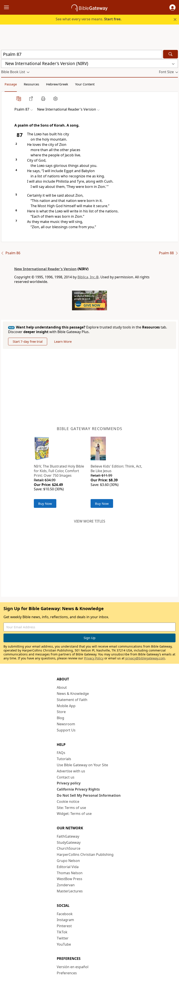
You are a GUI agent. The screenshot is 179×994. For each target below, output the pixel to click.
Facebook (65, 913)
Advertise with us (71, 771)
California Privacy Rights (78, 789)
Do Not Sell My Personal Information (89, 795)
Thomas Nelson (70, 872)
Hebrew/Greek (57, 84)
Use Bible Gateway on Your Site (82, 765)
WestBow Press (69, 878)
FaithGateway (68, 836)
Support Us (66, 730)
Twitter (63, 938)
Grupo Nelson (68, 860)
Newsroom (66, 724)
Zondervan (66, 885)
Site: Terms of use (71, 807)
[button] (172, 7)
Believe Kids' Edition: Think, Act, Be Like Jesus (116, 468)
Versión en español (72, 966)
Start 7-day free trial (28, 341)
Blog (60, 717)
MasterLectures (70, 891)
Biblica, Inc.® (88, 277)
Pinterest (64, 925)
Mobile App (66, 705)
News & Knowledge (73, 693)
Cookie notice (68, 801)
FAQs (61, 752)
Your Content (85, 84)
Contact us (65, 777)
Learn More (63, 341)
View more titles (89, 521)
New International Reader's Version (45, 269)
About (62, 687)
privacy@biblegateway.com (145, 658)
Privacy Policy (93, 658)
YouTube (64, 944)
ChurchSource (68, 848)
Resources (31, 84)
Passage (11, 84)
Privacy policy (69, 783)
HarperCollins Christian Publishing (85, 854)
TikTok (62, 932)
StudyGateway (69, 842)
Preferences (67, 973)
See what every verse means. (89, 19)
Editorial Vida (68, 866)
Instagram (65, 919)
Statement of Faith (72, 699)
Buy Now (45, 503)
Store (61, 711)
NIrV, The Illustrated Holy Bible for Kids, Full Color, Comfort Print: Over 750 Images (59, 471)
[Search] (170, 54)
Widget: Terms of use (74, 813)
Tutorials (64, 758)
